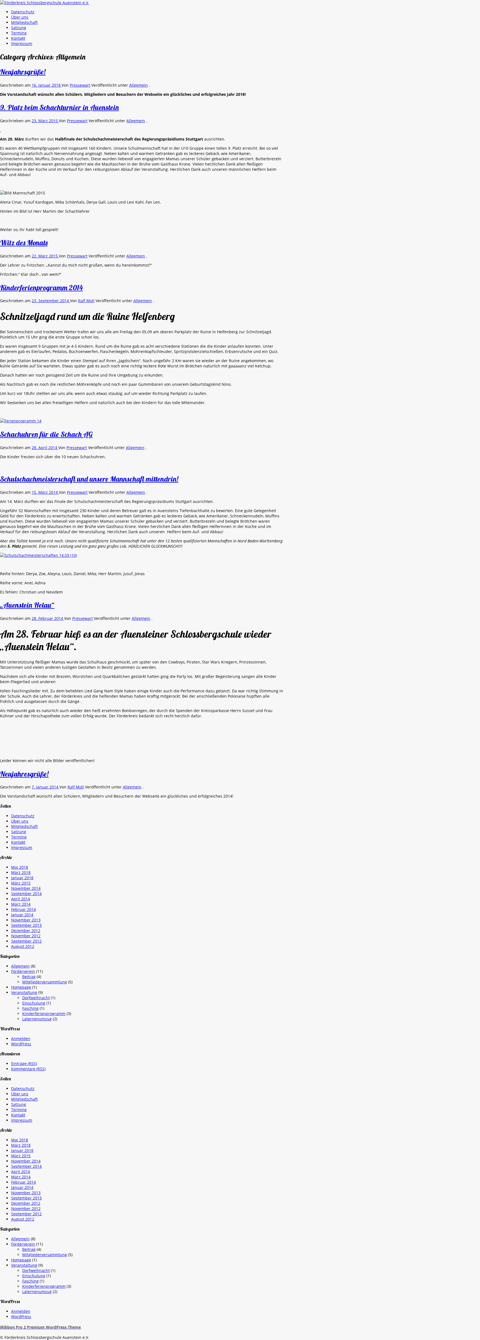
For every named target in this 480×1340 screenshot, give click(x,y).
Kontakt (18, 38)
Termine (19, 33)
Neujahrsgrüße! (23, 71)
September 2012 (26, 941)
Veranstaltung (24, 992)
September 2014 (26, 893)
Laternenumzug (37, 1018)
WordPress (21, 1043)
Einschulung (33, 1003)
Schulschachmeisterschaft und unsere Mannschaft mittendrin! (89, 479)
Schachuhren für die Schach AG (46, 434)
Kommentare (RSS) (28, 1068)
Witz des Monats (24, 242)
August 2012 (22, 946)
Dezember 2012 (25, 930)
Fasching (30, 1008)
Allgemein (138, 85)
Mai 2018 (19, 867)
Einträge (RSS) (24, 1063)
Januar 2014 (22, 914)
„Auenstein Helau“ (27, 605)
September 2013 (26, 925)
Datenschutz (22, 11)
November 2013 (26, 920)
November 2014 (26, 888)
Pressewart (80, 85)
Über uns (19, 17)
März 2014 (21, 904)
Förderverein (23, 971)
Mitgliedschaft (24, 22)
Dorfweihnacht (36, 997)
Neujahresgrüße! (24, 773)
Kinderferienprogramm (44, 1013)
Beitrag (29, 976)
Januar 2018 (22, 877)
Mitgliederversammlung (44, 982)
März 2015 (21, 883)
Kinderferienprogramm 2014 (41, 287)
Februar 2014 (23, 909)
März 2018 (21, 872)
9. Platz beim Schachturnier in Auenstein (59, 107)
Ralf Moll (86, 300)
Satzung (18, 27)
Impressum (21, 43)
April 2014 (20, 898)
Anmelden (20, 1038)
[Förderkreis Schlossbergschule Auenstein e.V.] (44, 2)
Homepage (21, 987)
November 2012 (26, 935)
